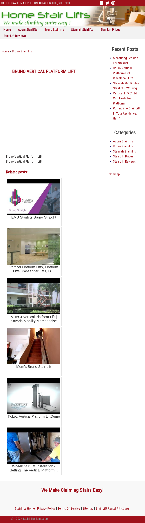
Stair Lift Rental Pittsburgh (113, 508)
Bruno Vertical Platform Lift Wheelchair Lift (123, 73)
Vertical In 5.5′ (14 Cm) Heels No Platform (125, 98)
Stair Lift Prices (110, 29)
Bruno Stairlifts (54, 29)
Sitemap (114, 174)
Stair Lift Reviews (15, 36)
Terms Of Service (69, 508)
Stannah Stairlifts (82, 29)
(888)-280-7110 (61, 3)
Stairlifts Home (25, 508)
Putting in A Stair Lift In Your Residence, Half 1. (126, 113)
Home (7, 29)
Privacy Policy (46, 508)
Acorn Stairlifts (27, 29)
